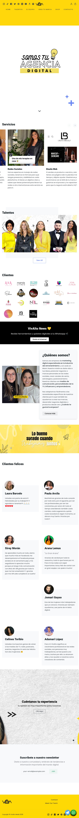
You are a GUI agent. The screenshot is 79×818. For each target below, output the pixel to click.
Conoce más (50, 413)
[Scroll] (39, 110)
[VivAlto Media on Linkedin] (65, 814)
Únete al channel (40, 339)
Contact (54, 800)
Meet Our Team (51, 803)
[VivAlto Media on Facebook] (55, 814)
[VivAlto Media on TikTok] (52, 814)
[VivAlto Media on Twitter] (58, 814)
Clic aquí (39, 711)
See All (39, 260)
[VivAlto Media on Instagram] (48, 814)
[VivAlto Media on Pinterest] (61, 814)
